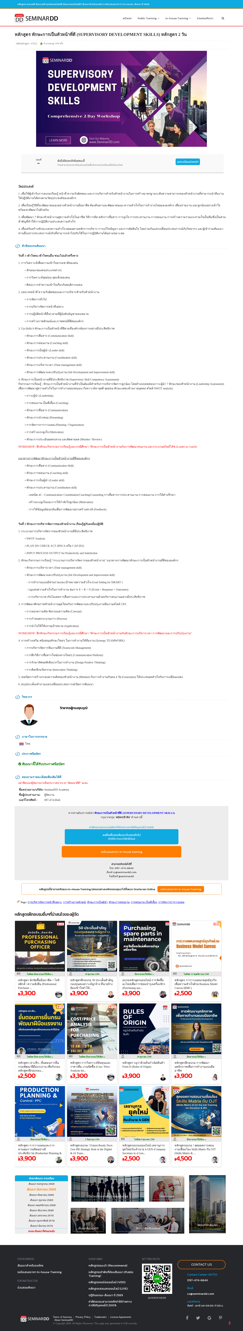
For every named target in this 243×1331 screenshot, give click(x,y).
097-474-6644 (197, 1280)
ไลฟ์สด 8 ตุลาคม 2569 (144, 1139)
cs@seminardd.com (200, 1293)
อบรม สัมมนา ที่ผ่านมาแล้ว (41, 1231)
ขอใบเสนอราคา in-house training (121, 852)
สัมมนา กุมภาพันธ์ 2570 (41, 1221)
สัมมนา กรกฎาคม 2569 (41, 1184)
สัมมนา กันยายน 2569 (41, 1195)
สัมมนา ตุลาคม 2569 (41, 1200)
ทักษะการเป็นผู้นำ (97, 902)
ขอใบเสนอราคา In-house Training (180, 889)
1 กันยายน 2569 (92, 1139)
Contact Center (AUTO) (202, 1274)
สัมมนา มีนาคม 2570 (41, 1226)
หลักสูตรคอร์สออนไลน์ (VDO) (107, 1282)
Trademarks (100, 1317)
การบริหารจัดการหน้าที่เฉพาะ (45, 902)
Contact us (201, 1264)
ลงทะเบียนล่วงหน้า (188, 162)
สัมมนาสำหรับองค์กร (92, 4)
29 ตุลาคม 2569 (144, 1057)
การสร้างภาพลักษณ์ (74, 902)
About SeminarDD (63, 1320)
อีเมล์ (190, 1288)
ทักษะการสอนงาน (119, 902)
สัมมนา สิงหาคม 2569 (41, 1189)
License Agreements (120, 1317)
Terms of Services (62, 1317)
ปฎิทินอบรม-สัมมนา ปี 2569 (106, 1295)
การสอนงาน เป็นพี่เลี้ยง (144, 902)
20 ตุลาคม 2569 (92, 974)
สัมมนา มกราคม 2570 (41, 1215)
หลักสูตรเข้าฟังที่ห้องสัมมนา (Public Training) (111, 1274)
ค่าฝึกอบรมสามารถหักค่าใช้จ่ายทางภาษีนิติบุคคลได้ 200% (121, 827)
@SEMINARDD (157, 1298)
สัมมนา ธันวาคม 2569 (42, 1210)
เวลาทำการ (193, 1301)
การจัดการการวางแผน (171, 902)
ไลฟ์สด (39, 974)
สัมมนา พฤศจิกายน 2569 (42, 1205)
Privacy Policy (83, 1317)
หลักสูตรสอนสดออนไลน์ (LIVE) (108, 1288)
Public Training (148, 18)
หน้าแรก (127, 18)
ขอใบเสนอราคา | (113, 4)
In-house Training (177, 18)
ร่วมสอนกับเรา (205, 18)
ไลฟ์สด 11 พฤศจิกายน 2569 (196, 974)
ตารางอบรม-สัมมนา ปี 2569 (135, 4)
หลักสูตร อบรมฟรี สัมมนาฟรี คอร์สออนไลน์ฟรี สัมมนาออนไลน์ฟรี (49, 4)
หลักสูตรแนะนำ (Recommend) (108, 1265)
